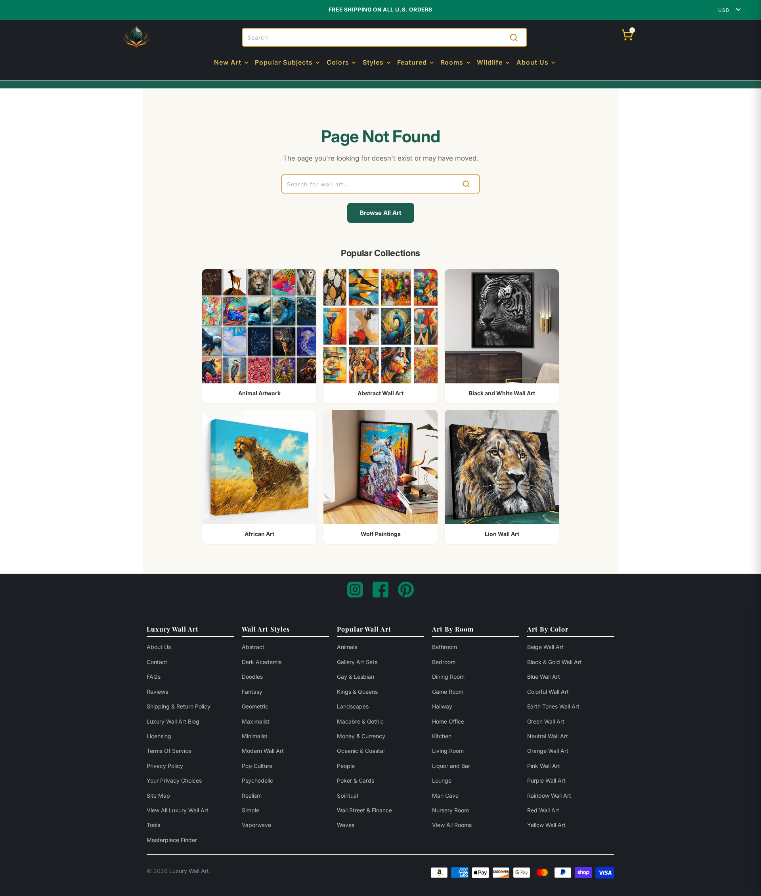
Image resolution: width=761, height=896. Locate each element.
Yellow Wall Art (546, 824)
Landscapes (353, 706)
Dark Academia (262, 662)
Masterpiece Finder (172, 840)
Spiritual (347, 795)
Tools (153, 824)
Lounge (441, 780)
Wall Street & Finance (364, 810)
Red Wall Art (543, 810)
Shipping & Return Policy (178, 706)
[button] (232, 63)
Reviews (157, 691)
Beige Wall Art (545, 646)
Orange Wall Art (547, 750)
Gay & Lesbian (355, 676)
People (346, 765)
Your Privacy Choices (174, 780)
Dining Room (448, 676)
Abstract (253, 646)
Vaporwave (256, 824)
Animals (347, 646)
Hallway (442, 706)
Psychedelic (257, 780)
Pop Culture (257, 765)
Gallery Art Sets (357, 662)
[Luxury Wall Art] (136, 38)
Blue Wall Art (543, 676)
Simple (250, 810)
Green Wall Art (545, 721)
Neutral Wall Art (547, 736)
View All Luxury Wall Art (177, 810)
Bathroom (444, 646)
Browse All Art (381, 212)
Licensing (159, 736)
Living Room (448, 750)
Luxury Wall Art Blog (173, 721)
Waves (345, 824)
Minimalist (255, 736)
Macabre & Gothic (360, 721)
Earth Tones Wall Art (553, 706)
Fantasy (252, 691)
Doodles (252, 676)
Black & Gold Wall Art (554, 662)
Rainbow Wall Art (549, 795)
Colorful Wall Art (548, 691)
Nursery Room (450, 810)
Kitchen (441, 736)
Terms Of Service (169, 750)
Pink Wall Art (543, 765)
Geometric (255, 706)
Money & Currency (361, 736)
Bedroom (443, 662)
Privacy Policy (165, 765)
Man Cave (445, 795)
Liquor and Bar (451, 765)
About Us (159, 646)
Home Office (448, 721)
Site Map (158, 795)
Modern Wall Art (263, 750)
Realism (252, 795)
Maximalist (256, 721)
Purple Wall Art (546, 780)
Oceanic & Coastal (360, 750)
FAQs (154, 676)
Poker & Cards (355, 780)
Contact (157, 662)
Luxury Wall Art (189, 870)
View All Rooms (452, 824)
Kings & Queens (357, 691)
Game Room (447, 691)
